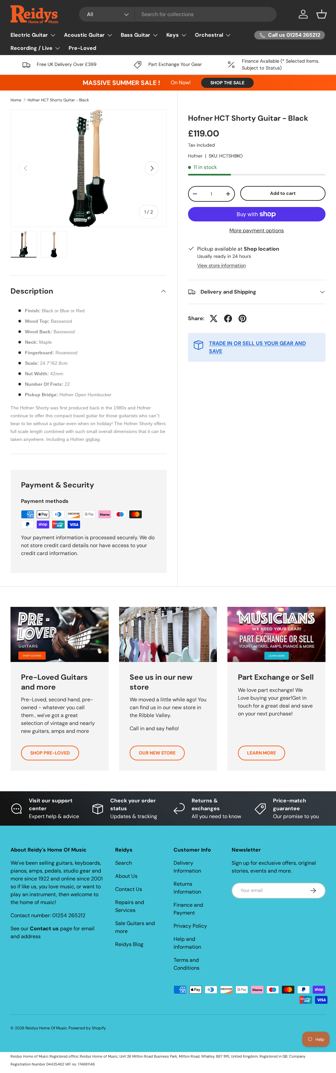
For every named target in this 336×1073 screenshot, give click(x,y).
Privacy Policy (190, 925)
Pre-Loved (82, 48)
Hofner (195, 156)
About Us (126, 876)
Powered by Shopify (87, 1028)
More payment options (256, 230)
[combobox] (178, 14)
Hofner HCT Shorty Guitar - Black (58, 100)
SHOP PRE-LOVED (50, 753)
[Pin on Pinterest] (242, 318)
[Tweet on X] (213, 318)
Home (15, 100)
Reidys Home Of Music (46, 1028)
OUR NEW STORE (157, 753)
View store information (221, 265)
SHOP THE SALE (227, 83)
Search (123, 862)
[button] (321, 14)
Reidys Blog (129, 944)
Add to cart (283, 193)
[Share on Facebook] (228, 318)
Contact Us (128, 889)
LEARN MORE (261, 753)
